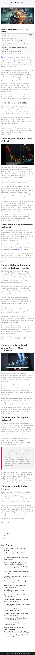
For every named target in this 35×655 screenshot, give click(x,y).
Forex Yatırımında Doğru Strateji (12, 53)
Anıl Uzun (17, 3)
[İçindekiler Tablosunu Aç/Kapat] (30, 35)
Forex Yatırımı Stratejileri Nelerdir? (12, 51)
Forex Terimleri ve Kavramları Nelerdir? (13, 42)
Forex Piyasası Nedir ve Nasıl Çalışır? (13, 40)
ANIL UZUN (26, 653)
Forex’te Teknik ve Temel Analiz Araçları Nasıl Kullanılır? (15, 48)
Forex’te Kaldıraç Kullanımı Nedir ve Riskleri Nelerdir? (15, 44)
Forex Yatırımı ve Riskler (9, 38)
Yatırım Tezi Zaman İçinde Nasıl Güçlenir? (17, 632)
